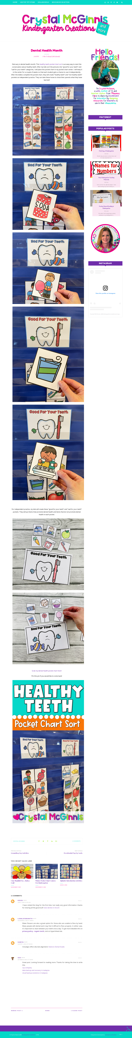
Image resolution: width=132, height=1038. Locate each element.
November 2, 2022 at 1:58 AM (25, 920)
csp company (27, 968)
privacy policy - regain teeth (33, 931)
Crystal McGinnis (19, 841)
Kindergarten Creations (28, 1034)
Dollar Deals (43, 2)
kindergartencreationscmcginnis (112, 314)
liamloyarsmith (25, 918)
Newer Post (16, 1010)
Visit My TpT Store (27, 2)
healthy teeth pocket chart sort (51, 64)
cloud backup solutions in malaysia (34, 973)
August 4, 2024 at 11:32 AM (25, 944)
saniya (21, 942)
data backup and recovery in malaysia (35, 970)
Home (15, 2)
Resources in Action (60, 2)
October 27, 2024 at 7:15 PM (25, 959)
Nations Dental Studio (57, 947)
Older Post (77, 1010)
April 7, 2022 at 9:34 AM (24, 902)
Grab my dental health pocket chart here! (46, 671)
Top (120, 1034)
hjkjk (20, 900)
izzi (19, 957)
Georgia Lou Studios (110, 1034)
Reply (80, 900)
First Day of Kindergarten (106, 151)
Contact (16, 7)
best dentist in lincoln (51, 908)
